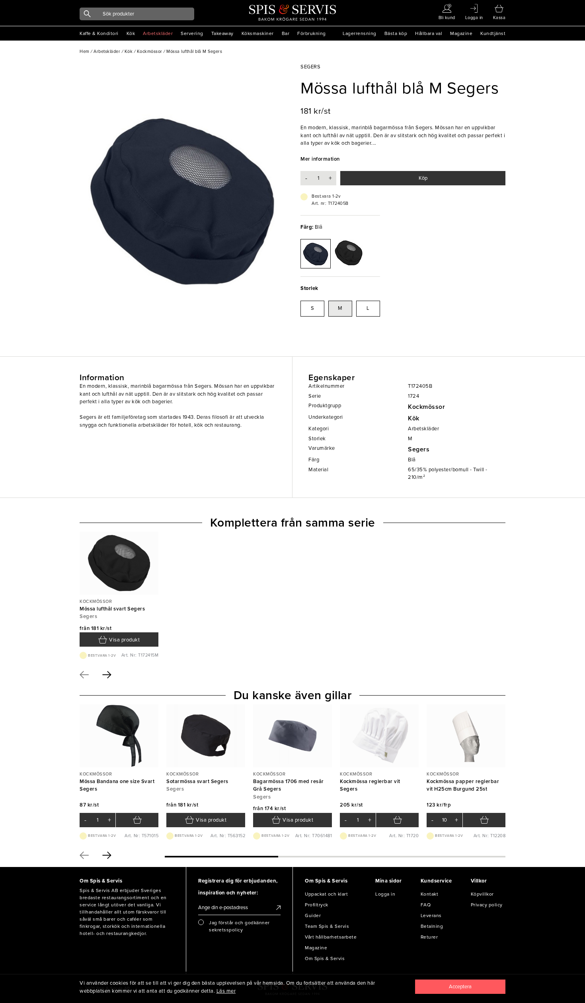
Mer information (320, 159)
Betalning (432, 926)
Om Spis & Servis (325, 958)
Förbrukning (311, 33)
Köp (423, 178)
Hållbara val (428, 33)
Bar (286, 33)
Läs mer (226, 991)
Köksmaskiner (258, 33)
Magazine (461, 33)
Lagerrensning (359, 33)
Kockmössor (426, 407)
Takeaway (222, 33)
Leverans (431, 915)
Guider (313, 915)
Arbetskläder (158, 33)
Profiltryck (316, 905)
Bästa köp (396, 33)
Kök (131, 33)
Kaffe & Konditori (99, 33)
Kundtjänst (492, 33)
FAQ (426, 905)
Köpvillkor (482, 894)
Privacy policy (487, 905)
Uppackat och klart (326, 894)
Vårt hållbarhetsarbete (331, 937)
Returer (429, 937)
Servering (192, 33)
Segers (418, 449)
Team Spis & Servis (327, 926)
